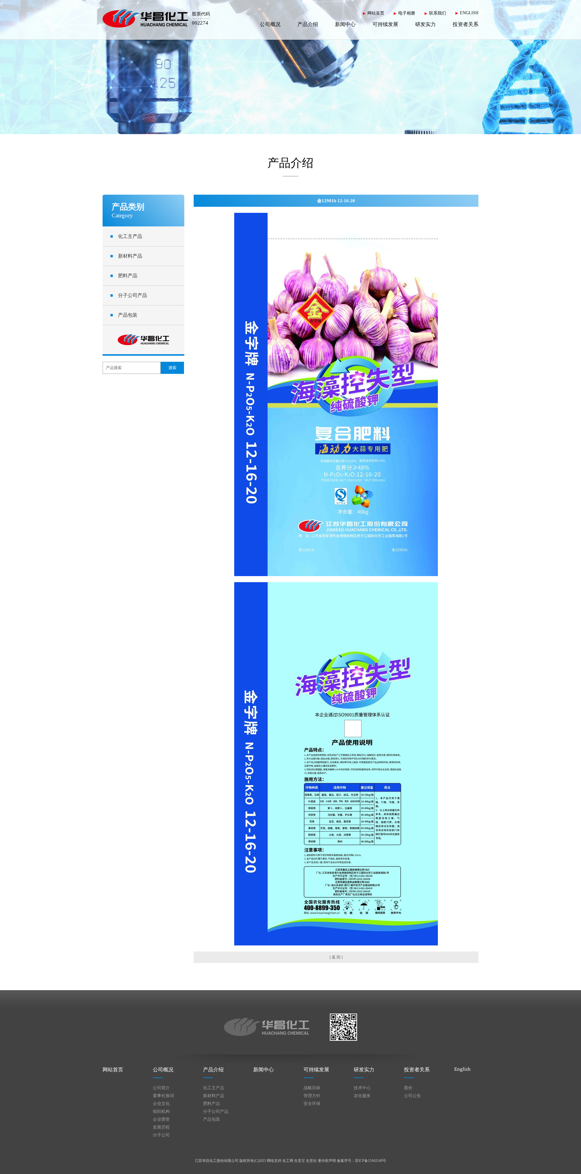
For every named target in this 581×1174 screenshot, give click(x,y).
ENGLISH (469, 13)
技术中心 (362, 1088)
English (462, 1069)
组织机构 (161, 1111)
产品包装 (123, 315)
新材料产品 (126, 256)
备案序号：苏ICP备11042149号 (361, 1161)
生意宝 (299, 1161)
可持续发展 (385, 24)
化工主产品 (126, 236)
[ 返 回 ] (336, 957)
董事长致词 (163, 1095)
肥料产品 (123, 275)
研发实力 (425, 24)
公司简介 (161, 1088)
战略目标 (312, 1088)
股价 (408, 1088)
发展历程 (161, 1127)
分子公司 (161, 1135)
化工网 (287, 1161)
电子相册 (406, 13)
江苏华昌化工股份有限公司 (216, 1161)
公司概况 (270, 24)
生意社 (311, 1161)
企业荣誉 (161, 1119)
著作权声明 (327, 1161)
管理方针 (312, 1095)
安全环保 (312, 1103)
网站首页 (375, 13)
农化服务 (362, 1095)
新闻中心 (345, 24)
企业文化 (161, 1103)
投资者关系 (465, 24)
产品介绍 (307, 24)
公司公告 (412, 1095)
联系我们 (437, 13)
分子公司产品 (128, 295)
